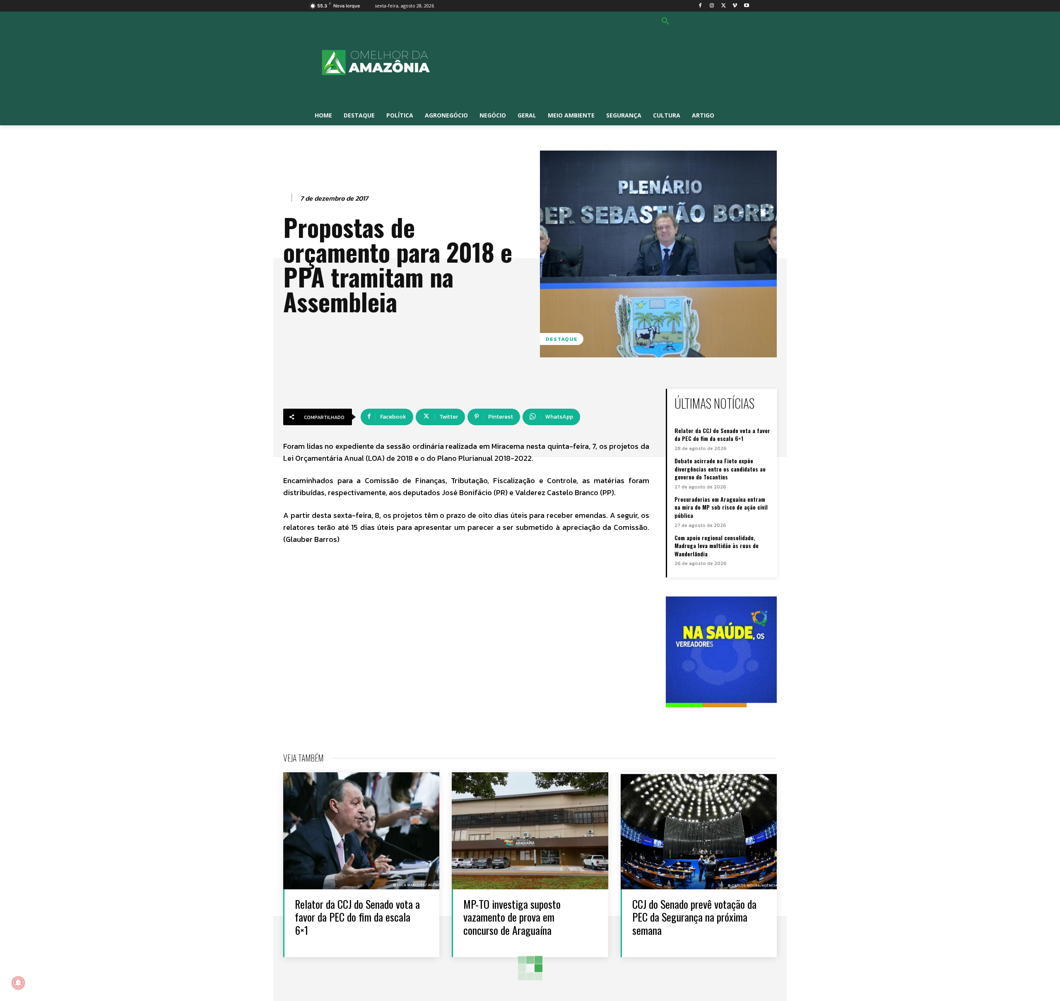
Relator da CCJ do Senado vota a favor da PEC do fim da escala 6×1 (722, 434)
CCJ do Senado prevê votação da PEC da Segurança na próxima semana (694, 917)
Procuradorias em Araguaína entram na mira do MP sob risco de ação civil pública (721, 507)
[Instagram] (712, 6)
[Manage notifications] (18, 982)
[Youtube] (746, 6)
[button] (665, 21)
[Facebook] (700, 6)
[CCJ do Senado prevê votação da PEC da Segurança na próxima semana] (699, 830)
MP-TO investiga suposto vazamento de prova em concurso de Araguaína (512, 917)
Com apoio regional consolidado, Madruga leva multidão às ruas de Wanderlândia (717, 545)
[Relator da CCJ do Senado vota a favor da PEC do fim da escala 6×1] (361, 830)
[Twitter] (723, 6)
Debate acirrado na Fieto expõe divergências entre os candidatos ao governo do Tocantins (720, 468)
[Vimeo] (735, 6)
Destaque (562, 339)
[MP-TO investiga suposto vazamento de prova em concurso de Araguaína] (530, 830)
